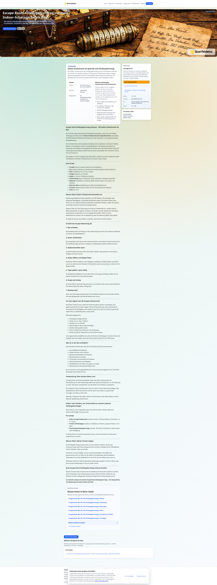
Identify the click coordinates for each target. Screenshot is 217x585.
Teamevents (118, 3)
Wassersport (127, 3)
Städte (142, 3)
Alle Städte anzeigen (74, 526)
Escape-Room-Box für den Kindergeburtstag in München (87, 506)
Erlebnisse (111, 3)
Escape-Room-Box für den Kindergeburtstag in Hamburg (87, 502)
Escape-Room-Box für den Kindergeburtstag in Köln (85, 510)
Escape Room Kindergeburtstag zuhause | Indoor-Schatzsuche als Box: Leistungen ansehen (93, 553)
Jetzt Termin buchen (9, 28)
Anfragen (149, 3)
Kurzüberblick (127, 114)
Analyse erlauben (141, 576)
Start (105, 3)
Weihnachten (136, 3)
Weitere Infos (127, 117)
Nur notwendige (129, 576)
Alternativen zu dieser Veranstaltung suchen (135, 91)
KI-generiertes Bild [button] (210, 11)
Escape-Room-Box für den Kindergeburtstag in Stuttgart (87, 518)
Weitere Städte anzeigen (76, 523)
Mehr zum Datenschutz (101, 581)
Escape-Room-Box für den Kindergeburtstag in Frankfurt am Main (90, 514)
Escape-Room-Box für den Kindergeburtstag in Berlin (86, 499)
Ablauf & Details (128, 116)
